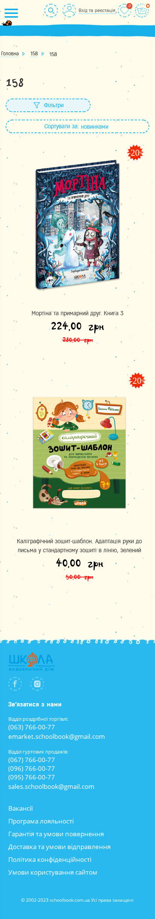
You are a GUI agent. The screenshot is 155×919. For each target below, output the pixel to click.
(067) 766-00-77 (31, 759)
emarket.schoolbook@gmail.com (56, 736)
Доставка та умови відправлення (59, 846)
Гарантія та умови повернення (56, 833)
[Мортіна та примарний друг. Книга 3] (77, 224)
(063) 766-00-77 (31, 727)
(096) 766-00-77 (31, 768)
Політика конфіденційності (49, 859)
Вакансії (20, 808)
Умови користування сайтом (52, 872)
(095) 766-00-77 (31, 777)
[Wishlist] (124, 10)
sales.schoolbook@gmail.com (51, 786)
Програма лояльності (41, 821)
